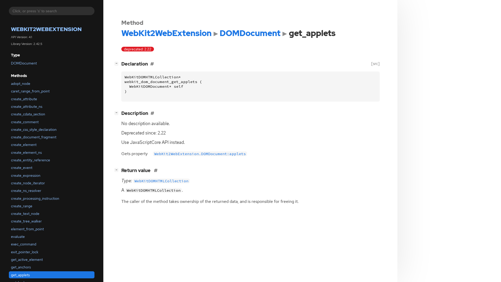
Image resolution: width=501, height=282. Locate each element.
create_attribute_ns (26, 106)
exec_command (23, 244)
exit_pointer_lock (24, 252)
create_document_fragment (33, 137)
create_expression (25, 175)
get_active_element (27, 259)
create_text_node (25, 213)
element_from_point (27, 229)
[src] (375, 63)
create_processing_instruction (35, 198)
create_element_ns (26, 152)
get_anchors (21, 267)
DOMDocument (24, 63)
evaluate (18, 236)
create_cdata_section (28, 114)
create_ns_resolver (26, 190)
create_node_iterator (28, 183)
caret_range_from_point (30, 91)
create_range (21, 206)
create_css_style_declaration (34, 129)
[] (117, 63)
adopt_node (20, 83)
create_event (21, 167)
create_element (24, 144)
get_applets (20, 275)
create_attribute (24, 99)
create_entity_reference (30, 160)
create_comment (25, 122)
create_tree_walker (26, 221)
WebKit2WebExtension (46, 29)
